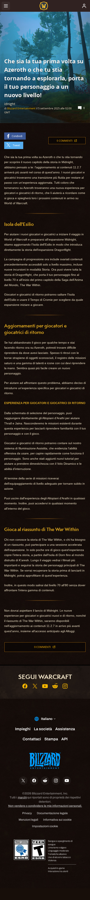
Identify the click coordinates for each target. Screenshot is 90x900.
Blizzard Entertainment (21, 108)
